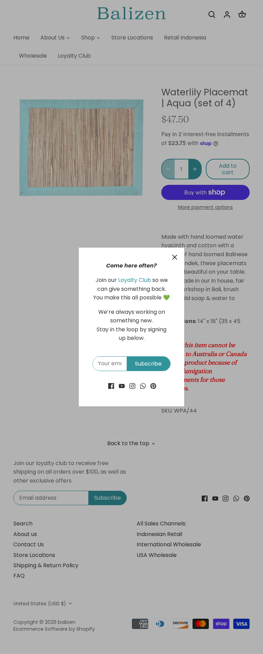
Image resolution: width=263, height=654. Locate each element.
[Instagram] (132, 386)
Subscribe (148, 364)
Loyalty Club (134, 280)
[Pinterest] (153, 386)
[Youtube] (122, 386)
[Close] (174, 257)
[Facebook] (111, 386)
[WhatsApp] (143, 386)
